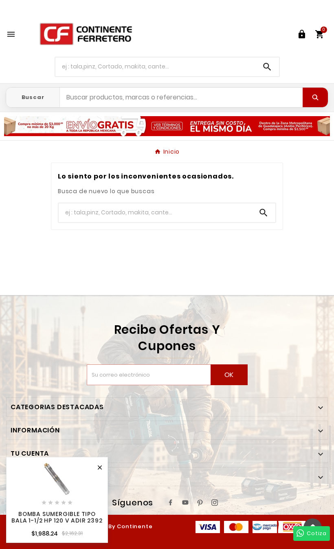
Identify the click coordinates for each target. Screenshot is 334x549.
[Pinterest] (200, 502)
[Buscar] (315, 97)
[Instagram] (215, 502)
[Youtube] (185, 502)
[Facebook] (171, 502)
